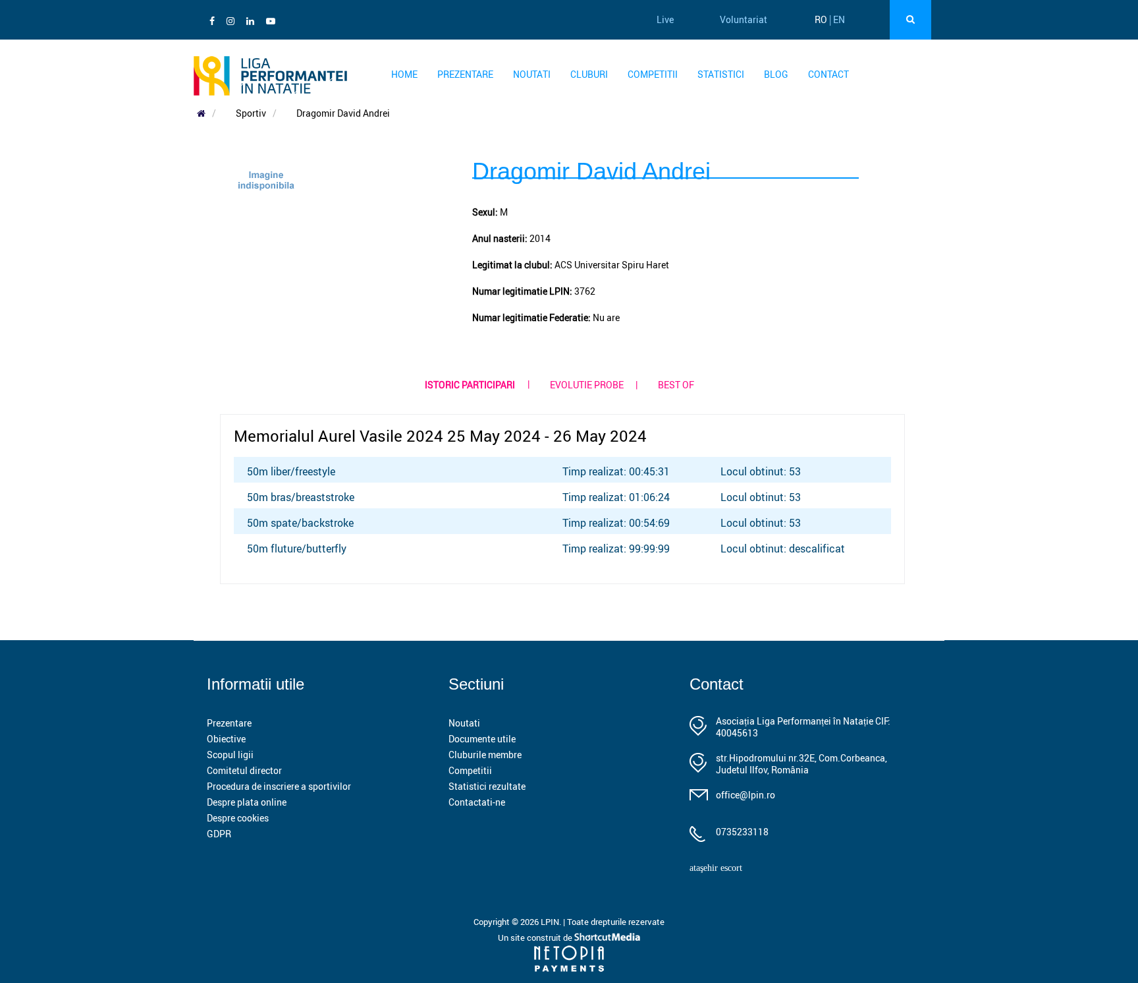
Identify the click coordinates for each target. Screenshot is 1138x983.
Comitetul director (244, 770)
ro (821, 19)
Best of (676, 384)
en (839, 19)
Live (665, 19)
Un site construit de (536, 937)
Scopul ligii (230, 754)
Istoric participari (470, 384)
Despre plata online (246, 802)
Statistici (720, 74)
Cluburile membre (485, 754)
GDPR (219, 833)
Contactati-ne (476, 802)
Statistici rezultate (487, 786)
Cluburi (589, 74)
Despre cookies (238, 818)
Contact (828, 74)
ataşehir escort (716, 868)
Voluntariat (743, 19)
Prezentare (465, 74)
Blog (776, 74)
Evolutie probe (587, 384)
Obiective (226, 738)
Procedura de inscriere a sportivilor (279, 786)
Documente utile (482, 738)
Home (404, 74)
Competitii (653, 74)
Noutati (532, 74)
